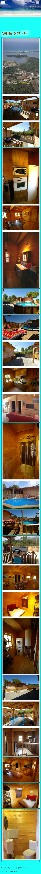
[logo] (20, 17)
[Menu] (3, 2)
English (34, 7)
